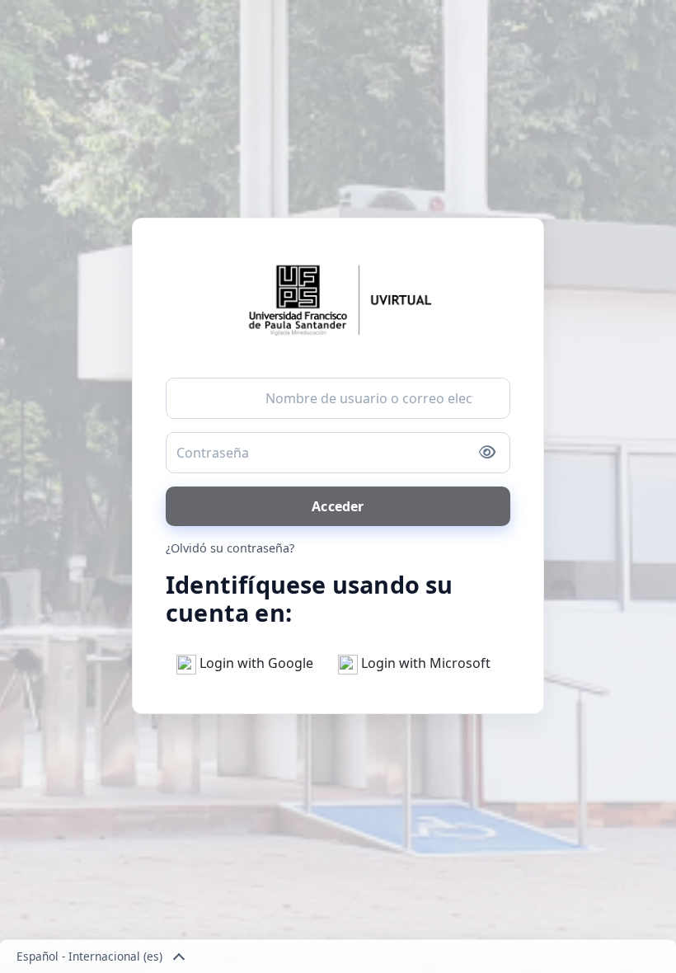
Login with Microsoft (424, 663)
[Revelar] (487, 453)
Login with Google (254, 663)
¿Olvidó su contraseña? (230, 548)
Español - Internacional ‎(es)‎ (89, 956)
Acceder (338, 506)
